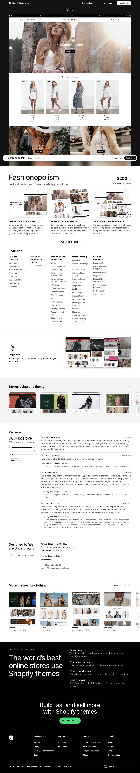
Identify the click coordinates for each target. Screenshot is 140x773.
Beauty (36, 746)
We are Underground (122, 184)
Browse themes (88, 3)
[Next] (129, 386)
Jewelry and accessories (43, 751)
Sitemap (67, 766)
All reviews (15, 461)
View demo (116, 158)
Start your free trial (70, 720)
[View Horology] (91, 352)
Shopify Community (91, 751)
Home (35, 755)
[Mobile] (72, 10)
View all (115, 585)
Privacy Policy (31, 766)
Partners (111, 746)
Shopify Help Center (91, 742)
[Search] (104, 3)
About (110, 742)
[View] (22, 403)
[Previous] (124, 386)
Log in (111, 3)
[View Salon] (105, 352)
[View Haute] (78, 352)
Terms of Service (16, 766)
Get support (16, 555)
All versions (57, 550)
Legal (110, 751)
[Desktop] (67, 10)
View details (45, 550)
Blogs (85, 755)
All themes (29, 555)
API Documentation (91, 746)
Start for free (123, 3)
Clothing (36, 742)
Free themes (63, 746)
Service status (114, 755)
